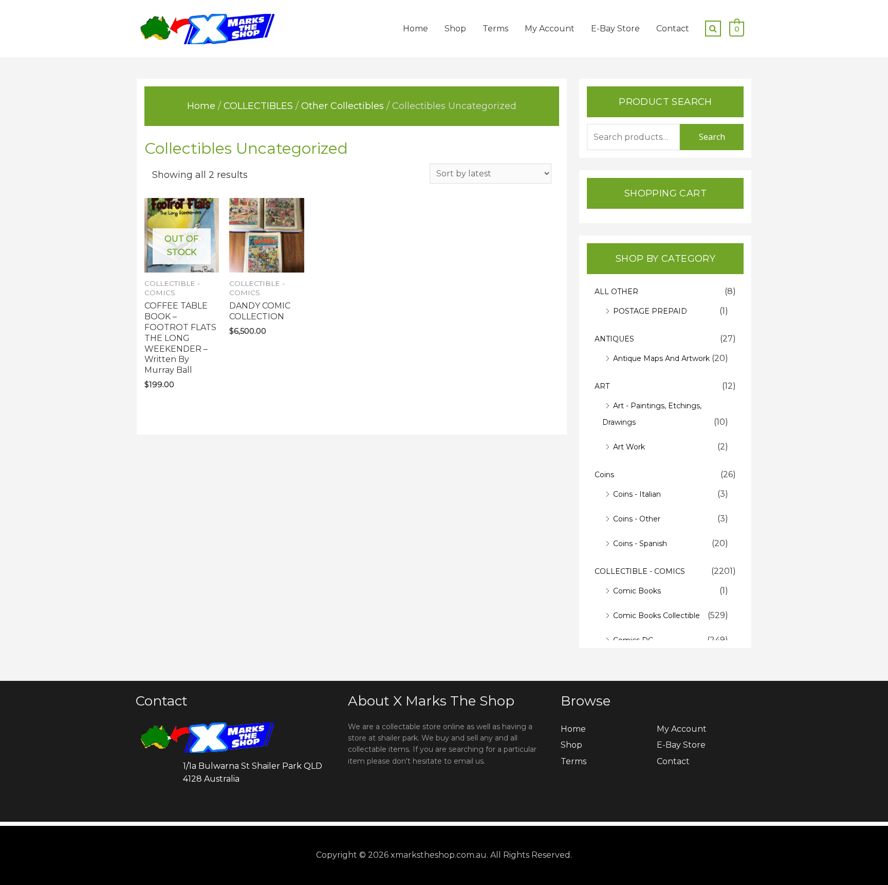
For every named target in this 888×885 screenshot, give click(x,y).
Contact (672, 28)
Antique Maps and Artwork (661, 358)
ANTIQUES (614, 339)
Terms (495, 28)
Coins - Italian (637, 494)
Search (712, 136)
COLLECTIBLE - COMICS (640, 571)
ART (602, 386)
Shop (455, 28)
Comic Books (637, 590)
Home (415, 28)
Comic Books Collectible (656, 615)
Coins (604, 474)
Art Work (629, 446)
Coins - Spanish (640, 543)
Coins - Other (636, 518)
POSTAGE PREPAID (650, 311)
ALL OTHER (616, 291)
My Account (550, 28)
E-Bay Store (615, 28)
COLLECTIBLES (258, 106)
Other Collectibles (342, 106)
